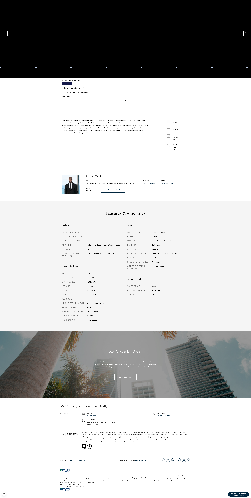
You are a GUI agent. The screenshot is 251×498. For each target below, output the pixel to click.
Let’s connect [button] (125, 377)
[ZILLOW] (189, 460)
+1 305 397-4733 (163, 415)
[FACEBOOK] (163, 460)
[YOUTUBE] (173, 460)
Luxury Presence (77, 460)
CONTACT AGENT (113, 190)
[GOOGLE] (184, 460)
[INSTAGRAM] (168, 460)
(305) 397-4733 (149, 183)
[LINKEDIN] (179, 460)
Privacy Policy (141, 460)
